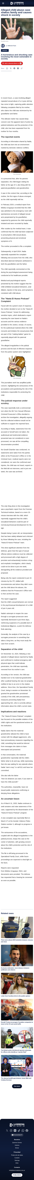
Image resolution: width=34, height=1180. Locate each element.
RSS (17, 1163)
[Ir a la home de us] (17, 3)
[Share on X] (10, 68)
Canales (17, 1157)
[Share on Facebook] (14, 68)
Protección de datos (17, 1155)
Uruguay (4, 50)
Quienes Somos (17, 1142)
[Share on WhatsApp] (7, 68)
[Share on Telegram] (18, 68)
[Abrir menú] (3, 3)
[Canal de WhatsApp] (23, 1130)
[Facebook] (27, 1130)
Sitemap (17, 1160)
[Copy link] (21, 68)
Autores (17, 1145)
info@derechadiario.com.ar (17, 1170)
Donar (17, 1148)
